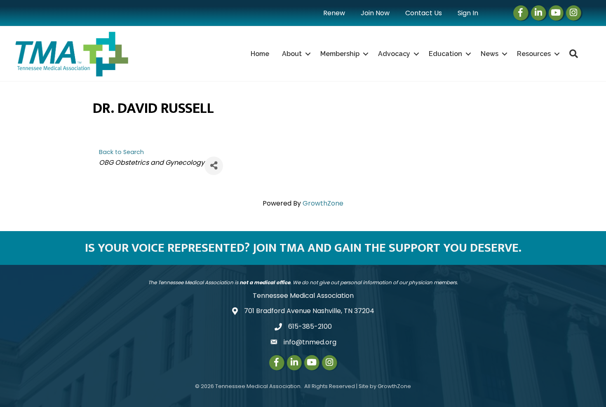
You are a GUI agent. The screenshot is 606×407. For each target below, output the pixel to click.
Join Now (375, 13)
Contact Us (423, 13)
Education (445, 54)
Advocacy (394, 54)
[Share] (213, 166)
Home (260, 54)
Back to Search (121, 152)
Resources (534, 54)
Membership (339, 54)
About (292, 54)
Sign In (468, 13)
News (489, 54)
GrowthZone (323, 203)
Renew (334, 13)
